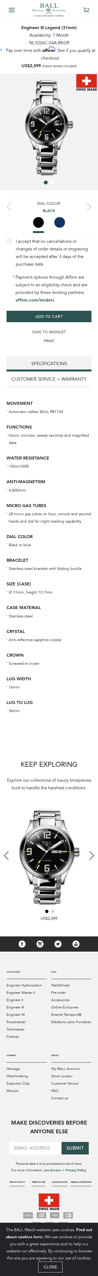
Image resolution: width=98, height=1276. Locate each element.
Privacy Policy (17, 1182)
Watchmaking (17, 1076)
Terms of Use (38, 1182)
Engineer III (15, 1007)
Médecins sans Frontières (71, 1022)
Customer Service (64, 1083)
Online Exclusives (64, 1007)
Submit (75, 1148)
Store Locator (61, 1076)
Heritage (13, 1068)
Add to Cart (49, 316)
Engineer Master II (21, 992)
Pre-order (58, 992)
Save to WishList (49, 332)
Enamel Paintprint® (66, 1014)
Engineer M (16, 1014)
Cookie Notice (60, 1182)
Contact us (59, 1098)
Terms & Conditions (81, 1182)
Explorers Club (18, 1083)
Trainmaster (15, 1029)
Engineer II (15, 1000)
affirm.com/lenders (35, 300)
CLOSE (50, 1266)
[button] (46, 182)
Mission (13, 1090)
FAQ (54, 1090)
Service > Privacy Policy (68, 1170)
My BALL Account (65, 1068)
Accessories (60, 1000)
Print (49, 341)
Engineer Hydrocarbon (24, 985)
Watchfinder (60, 985)
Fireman (13, 1036)
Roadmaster (16, 1022)
